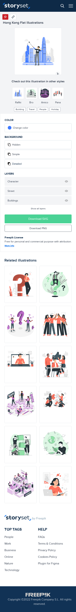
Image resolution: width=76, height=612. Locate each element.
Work (7, 543)
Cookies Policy (47, 557)
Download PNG (38, 228)
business (10, 550)
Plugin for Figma (48, 563)
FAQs (41, 537)
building (20, 109)
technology (11, 570)
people (42, 109)
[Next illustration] (58, 74)
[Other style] (18, 93)
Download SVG (38, 219)
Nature (8, 563)
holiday (55, 109)
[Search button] (62, 6)
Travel (32, 109)
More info (9, 245)
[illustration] (20, 284)
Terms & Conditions (50, 543)
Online (8, 557)
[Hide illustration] (66, 181)
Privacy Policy (47, 550)
